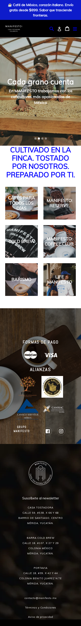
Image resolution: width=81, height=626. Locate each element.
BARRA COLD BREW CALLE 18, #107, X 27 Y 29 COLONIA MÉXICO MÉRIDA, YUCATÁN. (40, 545)
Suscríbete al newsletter (40, 498)
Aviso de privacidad (40, 616)
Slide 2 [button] (39, 138)
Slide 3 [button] (42, 138)
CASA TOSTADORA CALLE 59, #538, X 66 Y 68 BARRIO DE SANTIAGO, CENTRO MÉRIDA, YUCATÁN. (40, 515)
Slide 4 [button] (46, 138)
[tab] (35, 138)
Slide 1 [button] (35, 138)
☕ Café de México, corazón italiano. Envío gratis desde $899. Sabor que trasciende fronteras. (40, 10)
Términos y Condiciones (40, 607)
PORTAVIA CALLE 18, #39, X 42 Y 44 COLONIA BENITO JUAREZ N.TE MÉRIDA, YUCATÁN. (40, 575)
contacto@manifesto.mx (41, 598)
